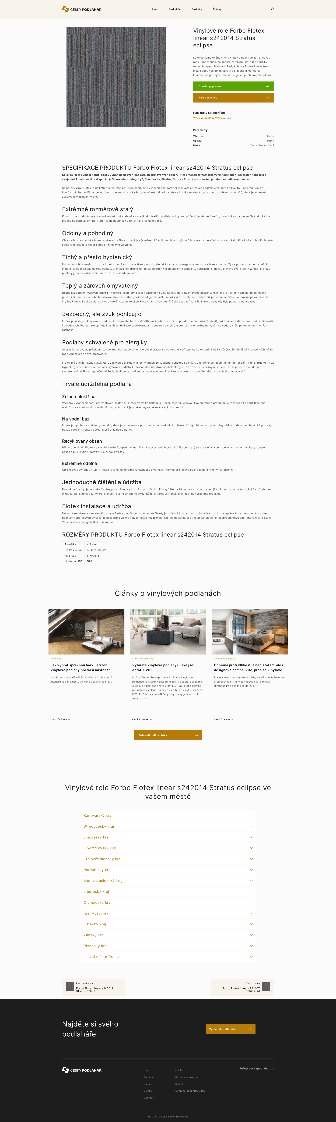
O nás (179, 1070)
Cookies (149, 1097)
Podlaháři (175, 9)
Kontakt (180, 1084)
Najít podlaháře (208, 97)
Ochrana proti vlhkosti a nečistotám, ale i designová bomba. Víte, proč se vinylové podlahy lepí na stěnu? (248, 670)
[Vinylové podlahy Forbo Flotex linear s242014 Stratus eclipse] (116, 77)
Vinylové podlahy (203, 117)
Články (217, 9)
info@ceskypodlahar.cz (257, 1068)
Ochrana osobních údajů (190, 1090)
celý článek (59, 719)
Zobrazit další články (153, 735)
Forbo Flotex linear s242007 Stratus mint (241, 987)
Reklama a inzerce (186, 1077)
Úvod (147, 1070)
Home (154, 9)
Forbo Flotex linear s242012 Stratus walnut (94, 987)
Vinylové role (223, 117)
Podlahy (197, 9)
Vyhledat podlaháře (222, 1029)
